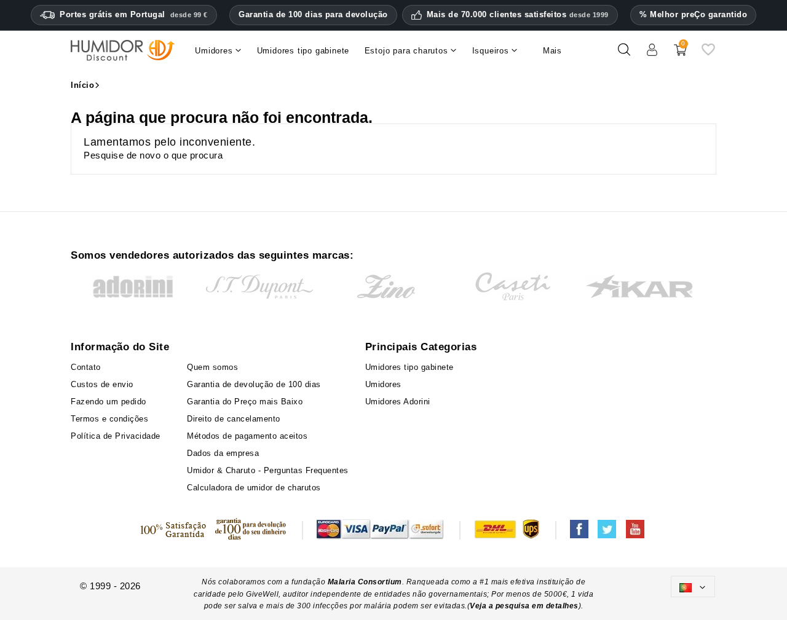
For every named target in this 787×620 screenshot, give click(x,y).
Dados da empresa (223, 453)
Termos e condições (109, 418)
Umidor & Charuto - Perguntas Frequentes (268, 470)
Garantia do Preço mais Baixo (245, 401)
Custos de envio (102, 384)
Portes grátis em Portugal (134, 14)
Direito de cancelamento (233, 418)
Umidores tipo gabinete (409, 367)
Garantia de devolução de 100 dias (254, 384)
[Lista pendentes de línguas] (692, 586)
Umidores (383, 384)
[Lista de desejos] (708, 54)
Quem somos (212, 367)
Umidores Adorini (397, 401)
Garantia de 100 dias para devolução (313, 14)
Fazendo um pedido (108, 401)
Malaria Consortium (365, 582)
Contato (86, 367)
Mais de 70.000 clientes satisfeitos (518, 14)
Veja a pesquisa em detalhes (524, 606)
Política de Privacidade (115, 436)
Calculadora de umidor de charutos (254, 487)
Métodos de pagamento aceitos (247, 436)
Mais (552, 50)
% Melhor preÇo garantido (693, 14)
